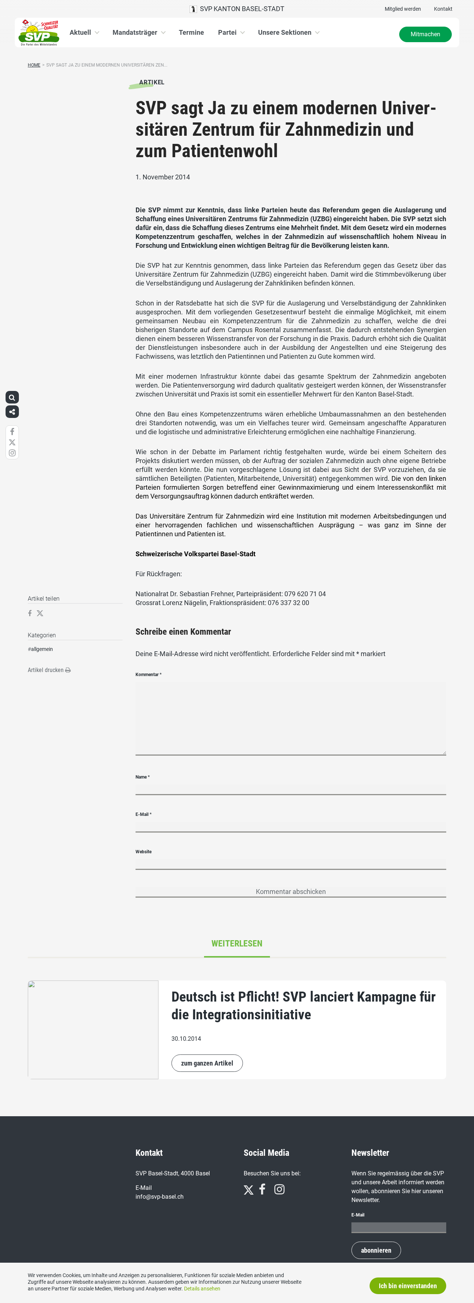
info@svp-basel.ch (160, 1196)
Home (34, 65)
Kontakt (443, 9)
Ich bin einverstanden (408, 1286)
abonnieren (376, 1250)
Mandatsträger (135, 32)
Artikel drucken (46, 670)
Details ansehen (202, 1289)
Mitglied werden (403, 9)
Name (143, 777)
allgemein (42, 649)
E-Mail (143, 814)
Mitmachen (425, 34)
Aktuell (80, 32)
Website (143, 851)
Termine (191, 32)
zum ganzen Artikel (207, 1063)
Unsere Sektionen (284, 32)
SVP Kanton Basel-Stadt (240, 9)
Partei (227, 32)
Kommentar (148, 674)
